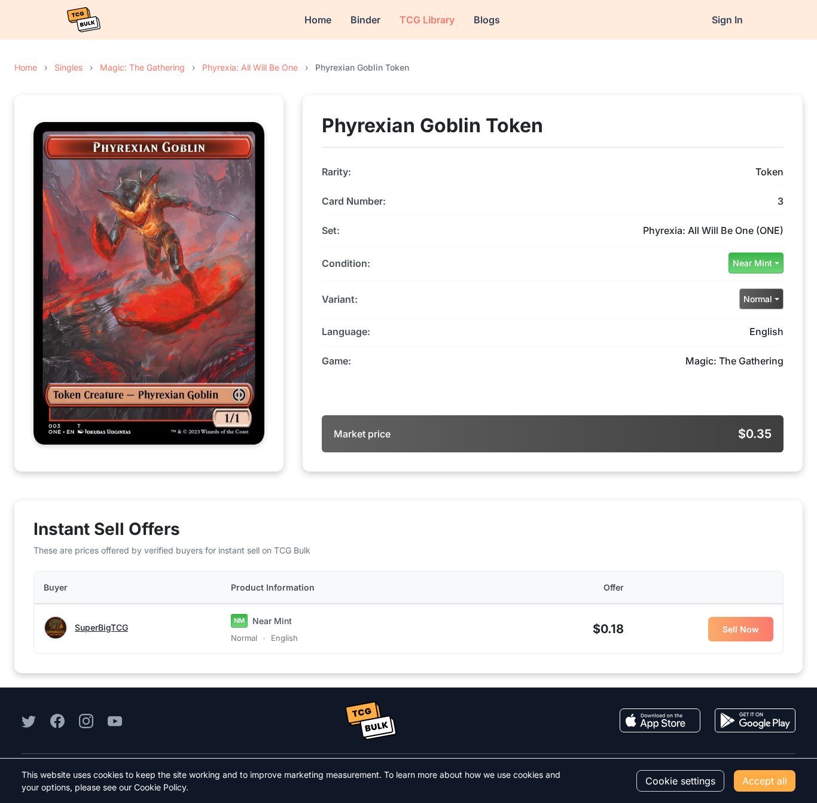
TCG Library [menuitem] (427, 20)
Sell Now (741, 629)
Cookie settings (680, 781)
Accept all (764, 781)
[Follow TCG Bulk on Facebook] (57, 720)
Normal (757, 299)
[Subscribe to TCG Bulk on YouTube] (115, 720)
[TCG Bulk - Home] (83, 19)
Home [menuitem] (317, 20)
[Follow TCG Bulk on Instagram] (86, 720)
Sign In (727, 20)
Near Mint (752, 263)
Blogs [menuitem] (487, 20)
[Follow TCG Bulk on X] (29, 720)
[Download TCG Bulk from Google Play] (755, 720)
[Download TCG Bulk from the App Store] (660, 720)
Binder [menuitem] (365, 20)
